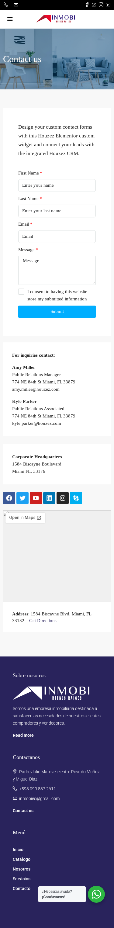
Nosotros (21, 869)
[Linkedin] (49, 498)
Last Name (28, 198)
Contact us (23, 810)
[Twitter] (22, 498)
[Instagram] (63, 498)
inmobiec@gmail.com (39, 798)
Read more (23, 735)
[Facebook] (9, 498)
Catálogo (21, 859)
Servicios (21, 878)
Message (26, 249)
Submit (57, 311)
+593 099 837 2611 (37, 788)
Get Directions (43, 620)
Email (23, 224)
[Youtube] (36, 498)
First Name (28, 173)
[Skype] (76, 498)
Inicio (18, 849)
